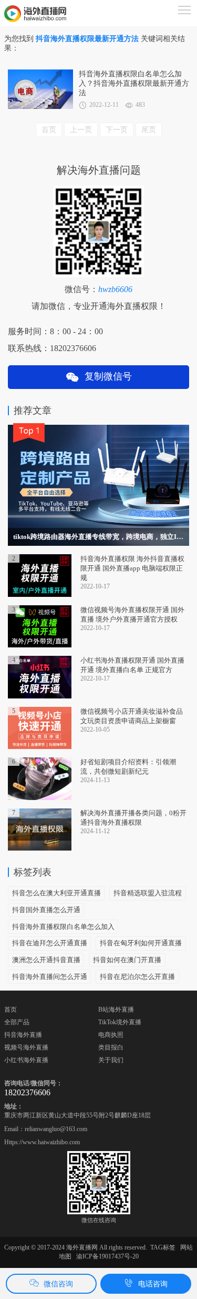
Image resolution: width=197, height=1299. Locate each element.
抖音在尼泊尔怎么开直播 (137, 977)
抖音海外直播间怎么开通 (49, 977)
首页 (10, 1009)
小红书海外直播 (26, 1060)
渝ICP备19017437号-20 (107, 1256)
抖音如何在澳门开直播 (127, 960)
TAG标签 (162, 1247)
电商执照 (110, 1034)
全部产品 (16, 1022)
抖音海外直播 (23, 1034)
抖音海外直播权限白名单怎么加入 (63, 927)
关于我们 (110, 1060)
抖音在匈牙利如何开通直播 (141, 943)
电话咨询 (153, 1284)
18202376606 (27, 1092)
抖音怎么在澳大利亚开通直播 (56, 893)
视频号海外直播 (26, 1047)
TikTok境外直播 (119, 1022)
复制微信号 (105, 376)
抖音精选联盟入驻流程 (147, 893)
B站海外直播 (116, 1009)
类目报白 (110, 1047)
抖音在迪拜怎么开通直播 (49, 943)
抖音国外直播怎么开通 (46, 910)
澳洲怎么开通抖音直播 (46, 960)
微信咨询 (58, 1284)
